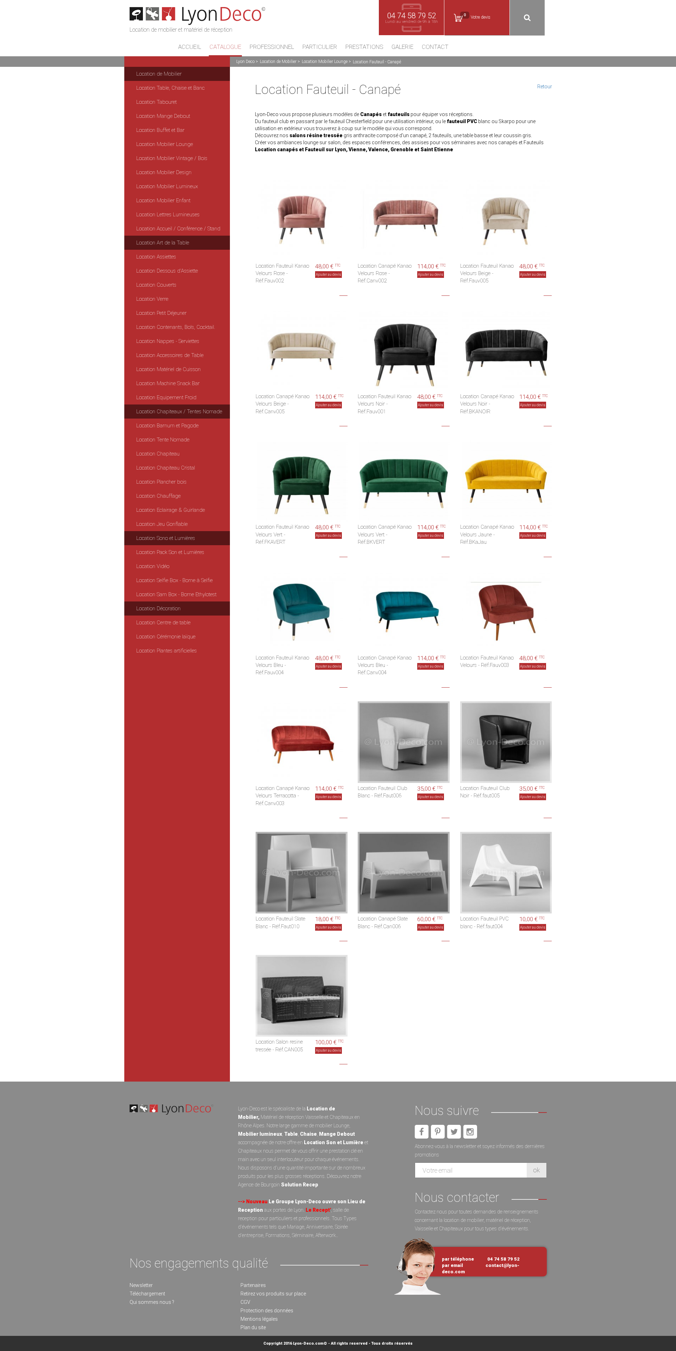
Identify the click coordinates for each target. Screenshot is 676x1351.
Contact (435, 47)
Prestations (364, 47)
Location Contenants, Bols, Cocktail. (175, 327)
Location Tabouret (156, 102)
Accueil (189, 47)
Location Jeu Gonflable (162, 524)
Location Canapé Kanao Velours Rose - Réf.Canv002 (385, 273)
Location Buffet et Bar (160, 130)
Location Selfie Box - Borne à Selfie (174, 580)
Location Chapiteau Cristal (165, 468)
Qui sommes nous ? (152, 1302)
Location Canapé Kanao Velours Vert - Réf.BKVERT (385, 534)
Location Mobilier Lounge (325, 61)
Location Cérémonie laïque (165, 636)
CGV (245, 1302)
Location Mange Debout (163, 116)
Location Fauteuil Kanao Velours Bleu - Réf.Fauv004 (282, 665)
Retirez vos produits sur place (273, 1293)
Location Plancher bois (161, 482)
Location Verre (152, 299)
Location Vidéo (152, 566)
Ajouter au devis (328, 274)
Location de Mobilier (278, 61)
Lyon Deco (245, 61)
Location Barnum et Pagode (167, 425)
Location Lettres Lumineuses (168, 214)
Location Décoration (158, 608)
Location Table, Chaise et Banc (170, 88)
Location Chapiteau (158, 454)
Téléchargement (147, 1293)
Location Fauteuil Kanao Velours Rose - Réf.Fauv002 (282, 273)
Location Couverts (156, 285)
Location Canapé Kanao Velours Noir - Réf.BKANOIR (487, 404)
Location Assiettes (156, 257)
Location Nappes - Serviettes (167, 341)
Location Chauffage (158, 496)
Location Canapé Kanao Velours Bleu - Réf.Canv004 (385, 665)
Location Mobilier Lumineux (167, 186)
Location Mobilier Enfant (163, 200)
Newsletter (141, 1285)
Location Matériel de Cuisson (168, 369)
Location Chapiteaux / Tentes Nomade (179, 411)
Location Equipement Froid (166, 397)
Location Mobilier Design (164, 172)
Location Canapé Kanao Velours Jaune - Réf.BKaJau (487, 534)
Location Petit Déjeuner (161, 313)
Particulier (319, 47)
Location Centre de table (163, 622)
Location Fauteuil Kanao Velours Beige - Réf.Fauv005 (487, 273)
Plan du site (253, 1327)
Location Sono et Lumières (165, 538)
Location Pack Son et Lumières (170, 552)
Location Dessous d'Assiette (167, 271)
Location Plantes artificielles (166, 651)
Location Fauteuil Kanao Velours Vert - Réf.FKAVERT (282, 534)
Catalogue (225, 47)
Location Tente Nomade (162, 439)
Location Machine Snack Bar (168, 383)
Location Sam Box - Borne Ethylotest (176, 594)
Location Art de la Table (162, 243)
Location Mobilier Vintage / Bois (171, 158)
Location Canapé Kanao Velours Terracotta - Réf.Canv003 (282, 796)
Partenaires (253, 1285)
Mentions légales (259, 1319)
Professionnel (272, 47)
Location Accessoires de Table (170, 355)
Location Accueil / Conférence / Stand (178, 228)
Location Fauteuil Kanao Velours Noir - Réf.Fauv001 (384, 404)
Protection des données (266, 1310)
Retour (544, 86)
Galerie (402, 47)
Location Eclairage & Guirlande (170, 510)
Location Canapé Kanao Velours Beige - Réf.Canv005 (282, 404)
